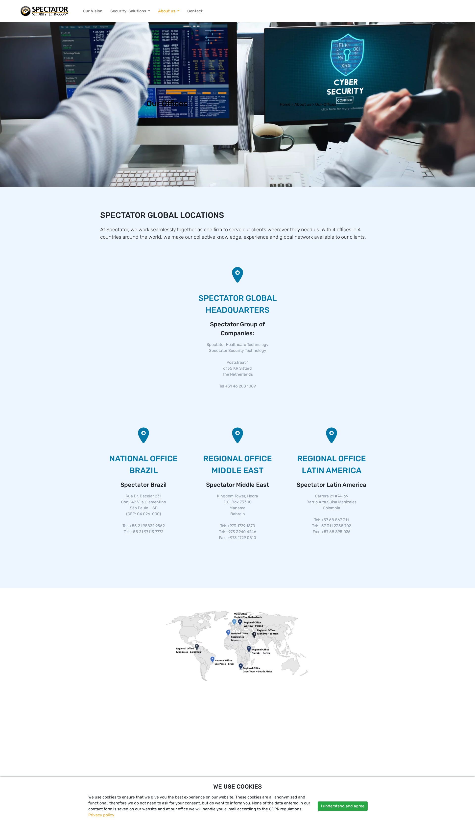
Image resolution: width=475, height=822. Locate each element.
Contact (195, 11)
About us (167, 11)
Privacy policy (101, 815)
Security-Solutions (128, 11)
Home (285, 104)
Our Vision (92, 11)
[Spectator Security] (44, 11)
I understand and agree (342, 806)
